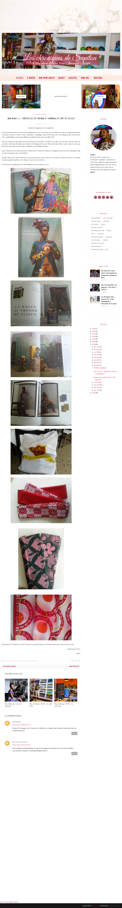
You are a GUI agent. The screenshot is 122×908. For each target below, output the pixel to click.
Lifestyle (73, 78)
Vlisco (32, 661)
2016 (94, 336)
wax (36, 661)
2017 (93, 334)
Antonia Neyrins (19, 742)
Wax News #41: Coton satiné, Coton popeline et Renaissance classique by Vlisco (109, 274)
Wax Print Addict (47, 78)
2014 (94, 341)
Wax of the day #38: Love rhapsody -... (13, 705)
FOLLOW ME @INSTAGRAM (9, 902)
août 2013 (97, 357)
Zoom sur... (85, 78)
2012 (93, 393)
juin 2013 (97, 362)
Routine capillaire (96, 227)
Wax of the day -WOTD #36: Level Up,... (63, 705)
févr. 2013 (97, 387)
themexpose (95, 905)
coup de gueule (95, 240)
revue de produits (96, 246)
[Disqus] (41, 825)
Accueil (20, 78)
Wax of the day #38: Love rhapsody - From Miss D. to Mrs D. (109, 287)
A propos (31, 78)
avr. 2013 (97, 382)
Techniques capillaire (97, 230)
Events (103, 224)
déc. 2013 (97, 347)
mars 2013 (97, 385)
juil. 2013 (97, 360)
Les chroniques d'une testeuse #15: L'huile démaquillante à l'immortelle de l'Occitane (109, 300)
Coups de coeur (95, 221)
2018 (94, 331)
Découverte (94, 224)
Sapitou (39, 123)
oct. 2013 (97, 352)
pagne (22, 661)
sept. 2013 (97, 355)
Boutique (98, 78)
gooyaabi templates (114, 905)
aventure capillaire (97, 237)
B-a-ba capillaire (108, 218)
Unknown (16, 722)
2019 (94, 328)
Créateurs (106, 221)
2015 (94, 339)
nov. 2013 (97, 349)
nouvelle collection (41, 114)
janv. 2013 (97, 390)
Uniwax (27, 661)
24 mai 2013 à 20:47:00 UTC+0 (21, 745)
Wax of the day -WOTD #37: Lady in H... (41, 705)
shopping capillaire (97, 249)
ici (29, 160)
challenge (108, 237)
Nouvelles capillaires (100, 368)
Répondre (74, 733)
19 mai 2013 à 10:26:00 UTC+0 (21, 725)
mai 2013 (97, 365)
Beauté (62, 78)
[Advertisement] (59, 19)
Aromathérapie (95, 218)
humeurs (105, 240)
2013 (93, 344)
